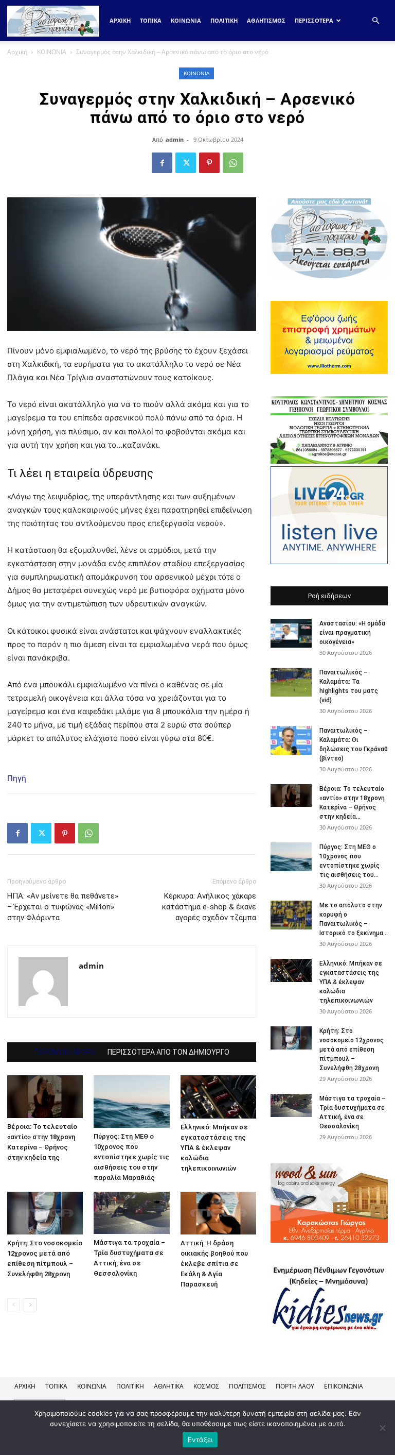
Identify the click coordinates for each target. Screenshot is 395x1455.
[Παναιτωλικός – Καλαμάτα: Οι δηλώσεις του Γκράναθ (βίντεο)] (291, 740)
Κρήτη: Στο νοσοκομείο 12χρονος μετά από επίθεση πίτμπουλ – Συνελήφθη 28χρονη (351, 1049)
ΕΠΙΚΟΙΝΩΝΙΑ (343, 1386)
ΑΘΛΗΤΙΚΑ (169, 1386)
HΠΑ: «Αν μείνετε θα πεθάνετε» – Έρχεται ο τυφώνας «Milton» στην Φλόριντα (62, 906)
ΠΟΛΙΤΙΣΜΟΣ (247, 1386)
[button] (375, 21)
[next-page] (30, 1304)
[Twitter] (185, 163)
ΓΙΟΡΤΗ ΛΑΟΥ (295, 1386)
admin (175, 139)
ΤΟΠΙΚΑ (150, 20)
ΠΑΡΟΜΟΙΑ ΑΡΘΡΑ (64, 1052)
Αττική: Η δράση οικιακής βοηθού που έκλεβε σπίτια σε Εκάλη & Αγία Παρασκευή (214, 1263)
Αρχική (120, 20)
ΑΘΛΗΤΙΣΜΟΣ (266, 20)
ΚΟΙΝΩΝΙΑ (186, 20)
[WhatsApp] (233, 163)
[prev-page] (13, 1304)
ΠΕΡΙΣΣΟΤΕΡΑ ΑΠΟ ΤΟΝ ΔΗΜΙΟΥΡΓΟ (168, 1052)
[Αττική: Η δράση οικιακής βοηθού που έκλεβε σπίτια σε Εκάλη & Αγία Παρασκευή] (218, 1213)
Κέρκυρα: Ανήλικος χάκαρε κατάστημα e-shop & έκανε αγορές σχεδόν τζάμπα (209, 906)
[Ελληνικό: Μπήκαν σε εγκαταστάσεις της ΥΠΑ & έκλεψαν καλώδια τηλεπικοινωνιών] (218, 1096)
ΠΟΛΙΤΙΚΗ (224, 20)
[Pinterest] (209, 163)
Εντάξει (200, 1439)
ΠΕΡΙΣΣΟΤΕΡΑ (314, 20)
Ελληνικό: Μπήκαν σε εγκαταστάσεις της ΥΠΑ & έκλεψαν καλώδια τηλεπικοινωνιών (214, 1147)
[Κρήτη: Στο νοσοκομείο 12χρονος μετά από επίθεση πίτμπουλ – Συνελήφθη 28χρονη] (45, 1213)
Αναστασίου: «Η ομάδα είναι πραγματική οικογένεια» (352, 633)
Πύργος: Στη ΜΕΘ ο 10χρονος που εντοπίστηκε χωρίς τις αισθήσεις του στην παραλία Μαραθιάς (131, 1156)
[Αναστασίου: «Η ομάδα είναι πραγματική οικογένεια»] (291, 633)
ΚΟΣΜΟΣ (206, 1386)
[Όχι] (382, 1428)
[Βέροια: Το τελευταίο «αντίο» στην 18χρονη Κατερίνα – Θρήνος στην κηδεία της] (45, 1096)
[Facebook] (162, 163)
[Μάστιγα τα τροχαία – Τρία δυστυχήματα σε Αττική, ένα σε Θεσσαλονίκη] (131, 1213)
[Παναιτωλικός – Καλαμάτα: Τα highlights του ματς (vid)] (291, 682)
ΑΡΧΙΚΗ (24, 1386)
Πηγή (16, 778)
